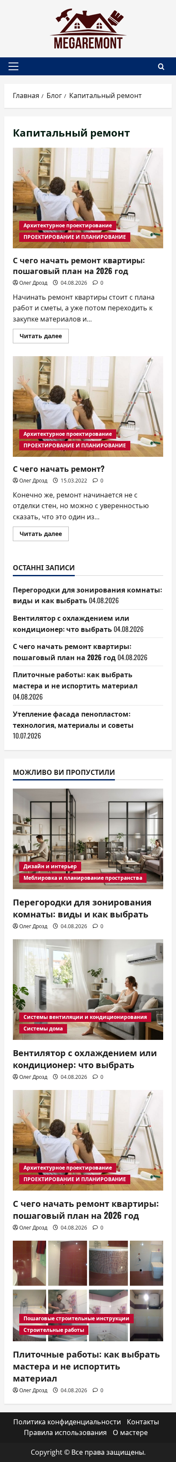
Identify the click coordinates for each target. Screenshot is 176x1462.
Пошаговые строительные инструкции (76, 1318)
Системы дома (43, 1028)
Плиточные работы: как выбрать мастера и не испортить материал (75, 680)
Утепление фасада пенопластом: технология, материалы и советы (73, 719)
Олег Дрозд (33, 282)
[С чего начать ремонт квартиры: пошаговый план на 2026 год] (88, 1140)
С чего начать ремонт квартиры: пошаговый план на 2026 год (88, 198)
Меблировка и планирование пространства (82, 877)
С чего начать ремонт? (88, 406)
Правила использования (65, 1432)
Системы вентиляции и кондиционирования (85, 1017)
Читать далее (44, 337)
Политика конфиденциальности (67, 1421)
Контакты (143, 1421)
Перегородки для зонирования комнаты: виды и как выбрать (82, 907)
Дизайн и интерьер (50, 866)
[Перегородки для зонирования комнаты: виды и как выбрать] (88, 839)
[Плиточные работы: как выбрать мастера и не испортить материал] (88, 1291)
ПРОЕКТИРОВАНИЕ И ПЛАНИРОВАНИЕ (74, 237)
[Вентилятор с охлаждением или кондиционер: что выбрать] (88, 989)
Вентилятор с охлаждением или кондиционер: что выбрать (71, 623)
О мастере (130, 1432)
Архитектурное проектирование (67, 225)
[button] (13, 66)
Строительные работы (53, 1330)
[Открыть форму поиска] (161, 66)
